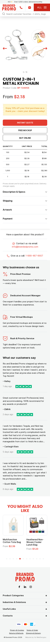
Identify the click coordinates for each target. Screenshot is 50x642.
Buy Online (25, 138)
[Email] (29, 7)
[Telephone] (21, 7)
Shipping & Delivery (33, 633)
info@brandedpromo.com (25, 246)
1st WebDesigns (40, 637)
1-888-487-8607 (34, 255)
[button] (5, 48)
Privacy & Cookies (17, 630)
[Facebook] (19, 586)
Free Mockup (25, 130)
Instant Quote (25, 122)
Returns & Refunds (16, 633)
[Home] (9, 7)
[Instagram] (31, 586)
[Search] (3, 13)
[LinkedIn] (25, 586)
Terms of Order (32, 630)
